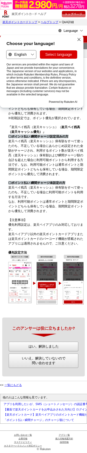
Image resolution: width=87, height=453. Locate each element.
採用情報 (64, 442)
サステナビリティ (23, 442)
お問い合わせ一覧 (23, 435)
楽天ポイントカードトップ (19, 22)
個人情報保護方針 (64, 438)
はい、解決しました (44, 346)
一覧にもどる (13, 385)
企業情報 (23, 438)
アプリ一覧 (64, 435)
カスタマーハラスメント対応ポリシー (23, 445)
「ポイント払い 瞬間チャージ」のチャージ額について (39, 420)
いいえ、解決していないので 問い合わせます (43, 360)
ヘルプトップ (49, 22)
